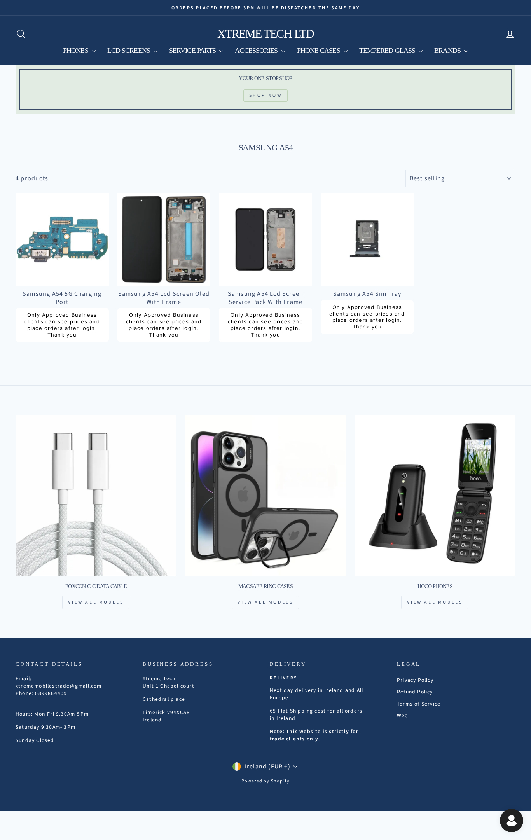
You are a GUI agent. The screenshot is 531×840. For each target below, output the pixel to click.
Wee (402, 715)
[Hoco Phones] (435, 495)
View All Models (96, 602)
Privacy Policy (415, 680)
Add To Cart (62, 277)
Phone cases (319, 50)
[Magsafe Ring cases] (265, 495)
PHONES (76, 50)
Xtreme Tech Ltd (265, 33)
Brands (448, 50)
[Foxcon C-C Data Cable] (96, 495)
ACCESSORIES (257, 50)
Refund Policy (415, 691)
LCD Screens (129, 50)
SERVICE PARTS (193, 50)
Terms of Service (418, 703)
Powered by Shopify (265, 781)
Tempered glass (388, 50)
